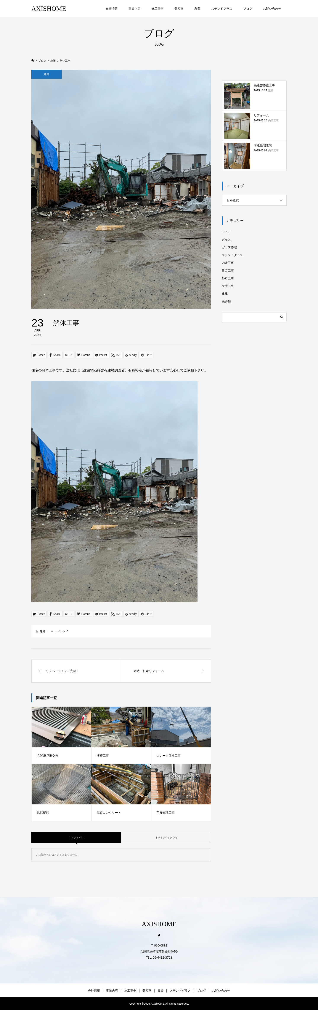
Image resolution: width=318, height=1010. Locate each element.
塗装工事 (228, 270)
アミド (226, 232)
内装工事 (228, 263)
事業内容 (134, 8)
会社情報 (112, 8)
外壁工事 (228, 278)
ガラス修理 (229, 247)
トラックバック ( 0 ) (166, 837)
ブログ (247, 8)
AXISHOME (48, 8)
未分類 (226, 301)
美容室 (178, 8)
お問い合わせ (272, 8)
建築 (46, 74)
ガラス (226, 240)
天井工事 (228, 286)
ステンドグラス (221, 8)
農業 (197, 8)
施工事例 (157, 8)
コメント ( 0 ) (76, 837)
